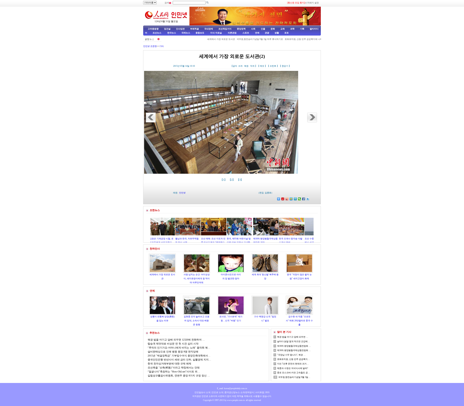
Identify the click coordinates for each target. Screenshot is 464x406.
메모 (262, 66)
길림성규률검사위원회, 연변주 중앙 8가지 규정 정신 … (179, 375)
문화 (273, 29)
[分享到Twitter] (307, 198)
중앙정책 (241, 29)
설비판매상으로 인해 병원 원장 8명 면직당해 (173, 351)
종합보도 (200, 33)
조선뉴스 (157, 33)
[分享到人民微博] (282, 198)
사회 (253, 29)
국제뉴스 (185, 33)
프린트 (273, 66)
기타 (161, 46)
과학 (292, 29)
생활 (277, 33)
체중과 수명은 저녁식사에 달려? (292, 368)
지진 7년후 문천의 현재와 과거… (293, 363)
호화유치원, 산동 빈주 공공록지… (293, 359)
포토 (286, 33)
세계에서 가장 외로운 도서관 (206, 39)
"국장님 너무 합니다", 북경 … (291, 355)
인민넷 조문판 (150, 46)
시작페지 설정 (312, 2)
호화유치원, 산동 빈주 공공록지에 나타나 (290, 39)
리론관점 (232, 33)
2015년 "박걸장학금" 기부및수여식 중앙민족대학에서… (179, 355)
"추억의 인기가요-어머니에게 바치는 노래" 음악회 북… (179, 347)
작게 (252, 66)
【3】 (240, 179)
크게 (240, 66)
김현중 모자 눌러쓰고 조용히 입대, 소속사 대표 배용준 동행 (196, 320)
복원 (246, 66)
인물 (263, 29)
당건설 (167, 29)
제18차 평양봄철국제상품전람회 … (294, 346)
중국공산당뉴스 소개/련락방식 (239, 392)
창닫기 (285, 66)
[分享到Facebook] (303, 198)
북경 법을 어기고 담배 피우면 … (292, 337)
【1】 (223, 179)
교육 (282, 29)
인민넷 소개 (217, 392)
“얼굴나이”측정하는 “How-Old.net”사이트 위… (174, 371)
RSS (268, 392)
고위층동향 (153, 29)
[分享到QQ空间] (291, 198)
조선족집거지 (224, 29)
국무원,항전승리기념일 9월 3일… (294, 377)
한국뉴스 (171, 33)
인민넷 (182, 192)
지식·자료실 (216, 33)
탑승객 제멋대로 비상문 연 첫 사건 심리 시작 (173, 343)
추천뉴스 (155, 332)
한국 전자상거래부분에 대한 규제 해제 (169, 363)
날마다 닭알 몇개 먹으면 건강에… (293, 341)
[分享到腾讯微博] (295, 198)
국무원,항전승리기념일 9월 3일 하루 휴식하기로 (245, 39)
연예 (256, 33)
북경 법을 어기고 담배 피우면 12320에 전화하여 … (176, 339)
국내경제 (208, 29)
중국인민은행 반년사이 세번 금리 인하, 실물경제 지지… (179, 359)
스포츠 (245, 33)
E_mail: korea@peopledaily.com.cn (232, 388)
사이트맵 (259, 392)
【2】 (232, 179)
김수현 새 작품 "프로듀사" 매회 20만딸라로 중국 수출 (299, 320)
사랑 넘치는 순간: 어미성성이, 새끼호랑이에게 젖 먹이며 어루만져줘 (197, 278)
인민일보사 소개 (202, 392)
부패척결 (194, 29)
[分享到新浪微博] (287, 198)
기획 (302, 29)
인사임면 (180, 29)
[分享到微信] (299, 198)
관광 (267, 33)
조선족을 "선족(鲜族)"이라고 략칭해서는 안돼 (174, 367)
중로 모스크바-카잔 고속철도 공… (293, 372)
